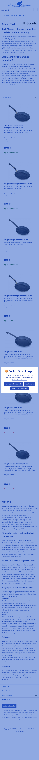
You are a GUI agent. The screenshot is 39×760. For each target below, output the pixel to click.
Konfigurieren (29, 384)
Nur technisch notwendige (13, 384)
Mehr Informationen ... (19, 380)
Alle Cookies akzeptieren (19, 388)
